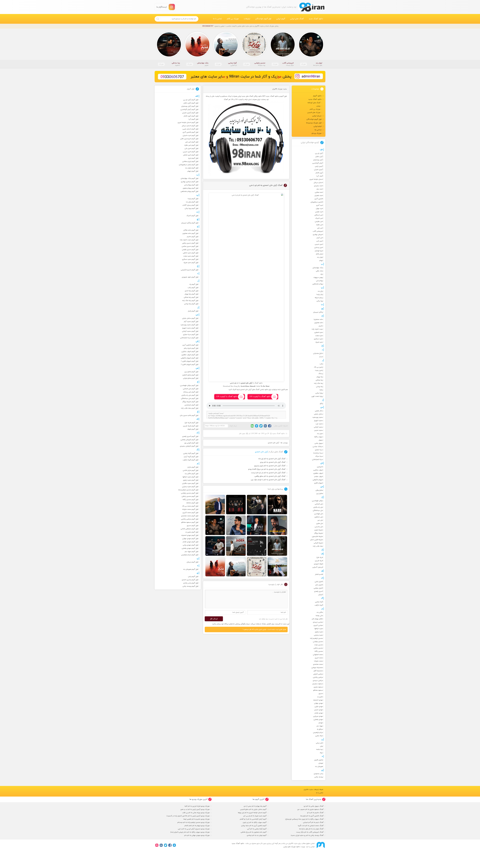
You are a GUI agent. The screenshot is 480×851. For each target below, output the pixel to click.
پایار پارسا (319, 294)
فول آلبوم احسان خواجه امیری (188, 122)
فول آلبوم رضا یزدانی (191, 304)
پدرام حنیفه (319, 298)
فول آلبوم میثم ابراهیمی (189, 555)
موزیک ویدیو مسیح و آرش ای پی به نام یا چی (194, 829)
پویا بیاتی (319, 301)
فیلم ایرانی (318, 126)
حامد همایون (318, 323)
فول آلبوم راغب (193, 287)
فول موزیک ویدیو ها (314, 123)
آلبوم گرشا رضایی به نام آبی (256, 829)
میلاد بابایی (319, 736)
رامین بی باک (318, 367)
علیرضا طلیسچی (317, 536)
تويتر (260, 425)
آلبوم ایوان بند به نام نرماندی (256, 835)
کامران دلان (319, 585)
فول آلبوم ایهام (193, 171)
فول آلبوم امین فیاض (190, 155)
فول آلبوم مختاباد (192, 503)
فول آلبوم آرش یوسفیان (189, 106)
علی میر (320, 520)
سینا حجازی (319, 450)
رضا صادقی (319, 380)
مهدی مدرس (318, 710)
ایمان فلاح (319, 254)
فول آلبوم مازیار (192, 467)
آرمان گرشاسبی (317, 163)
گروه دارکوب (318, 605)
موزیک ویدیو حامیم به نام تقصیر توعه (196, 819)
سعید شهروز (318, 420)
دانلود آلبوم (317, 96)
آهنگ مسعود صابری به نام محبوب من (310, 809)
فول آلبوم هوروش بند (190, 569)
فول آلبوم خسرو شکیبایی (189, 270)
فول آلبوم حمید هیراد (191, 262)
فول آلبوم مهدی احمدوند (189, 535)
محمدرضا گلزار (318, 671)
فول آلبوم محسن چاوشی (189, 493)
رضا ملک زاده (318, 383)
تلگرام (256, 425)
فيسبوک (269, 425)
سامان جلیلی (318, 414)
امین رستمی (318, 247)
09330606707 (207, 26)
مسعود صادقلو (318, 690)
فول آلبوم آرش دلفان (191, 103)
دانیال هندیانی (318, 353)
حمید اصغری (318, 332)
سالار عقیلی (319, 411)
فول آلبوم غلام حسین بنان (189, 415)
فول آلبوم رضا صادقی (191, 297)
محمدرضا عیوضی (317, 667)
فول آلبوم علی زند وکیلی (189, 395)
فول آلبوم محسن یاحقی (190, 496)
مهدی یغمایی (318, 719)
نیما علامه (319, 749)
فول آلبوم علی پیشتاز (190, 392)
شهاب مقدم (318, 476)
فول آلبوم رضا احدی (191, 291)
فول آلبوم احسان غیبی (190, 129)
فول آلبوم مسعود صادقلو (189, 522)
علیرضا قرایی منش (316, 540)
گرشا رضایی (319, 602)
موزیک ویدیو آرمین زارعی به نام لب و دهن (195, 809)
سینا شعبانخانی (317, 459)
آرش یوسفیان (318, 160)
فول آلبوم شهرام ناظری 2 (189, 364)
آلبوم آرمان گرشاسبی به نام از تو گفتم (253, 819)
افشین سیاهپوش (316, 202)
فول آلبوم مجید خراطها (190, 477)
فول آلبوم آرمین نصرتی (190, 113)
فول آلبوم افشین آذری (190, 132)
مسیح (321, 693)
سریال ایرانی (317, 116)
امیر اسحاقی (318, 215)
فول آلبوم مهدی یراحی (190, 545)
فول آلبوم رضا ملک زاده (190, 300)
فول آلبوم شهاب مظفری (190, 355)
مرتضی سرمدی (318, 680)
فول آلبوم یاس (193, 576)
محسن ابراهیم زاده (316, 638)
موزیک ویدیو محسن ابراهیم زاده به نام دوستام (193, 822)
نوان (321, 746)
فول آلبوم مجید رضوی (190, 480)
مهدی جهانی (318, 703)
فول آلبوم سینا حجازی (190, 334)
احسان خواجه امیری (316, 179)
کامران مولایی (318, 588)
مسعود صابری (318, 687)
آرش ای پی (319, 153)
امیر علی (320, 228)
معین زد (320, 697)
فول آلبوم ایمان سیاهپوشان (188, 165)
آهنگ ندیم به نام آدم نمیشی (313, 822)
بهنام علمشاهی (317, 284)
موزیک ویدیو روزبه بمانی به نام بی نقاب (196, 813)
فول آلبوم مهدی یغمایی (190, 548)
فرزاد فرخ (320, 557)
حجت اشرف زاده (317, 329)
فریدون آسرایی (317, 567)
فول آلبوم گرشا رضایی (190, 453)
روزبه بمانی (319, 393)
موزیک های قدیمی (313, 112)
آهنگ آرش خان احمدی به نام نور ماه (271, 459)
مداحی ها (318, 130)
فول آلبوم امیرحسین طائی (189, 139)
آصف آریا (319, 176)
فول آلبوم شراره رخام (191, 348)
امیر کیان (319, 238)
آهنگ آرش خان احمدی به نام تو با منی (265, 185)
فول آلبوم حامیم (192, 237)
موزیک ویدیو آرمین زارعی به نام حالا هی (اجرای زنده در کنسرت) (188, 816)
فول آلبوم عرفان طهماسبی (189, 385)
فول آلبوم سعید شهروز (190, 328)
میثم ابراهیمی (318, 732)
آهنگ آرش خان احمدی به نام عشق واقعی (269, 476)
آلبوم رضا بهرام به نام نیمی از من (255, 806)
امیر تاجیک (319, 218)
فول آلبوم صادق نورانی (190, 378)
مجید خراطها (318, 628)
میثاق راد (320, 729)
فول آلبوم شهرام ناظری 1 (189, 361)
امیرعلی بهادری (318, 234)
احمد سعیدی (318, 186)
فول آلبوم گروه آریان (191, 457)
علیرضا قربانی (318, 543)
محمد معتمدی (318, 664)
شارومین (320, 467)
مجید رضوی (319, 632)
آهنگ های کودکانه (314, 103)
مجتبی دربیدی (318, 622)
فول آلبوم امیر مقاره (191, 145)
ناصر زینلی (319, 743)
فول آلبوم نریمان (192, 562)
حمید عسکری (318, 339)
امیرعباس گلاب (318, 231)
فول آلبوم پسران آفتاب (190, 205)
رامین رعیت (319, 370)
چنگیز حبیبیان (318, 312)
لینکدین (265, 425)
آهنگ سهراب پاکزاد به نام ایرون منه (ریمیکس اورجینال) (304, 819)
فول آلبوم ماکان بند (191, 474)
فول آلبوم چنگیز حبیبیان (189, 223)
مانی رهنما (319, 615)
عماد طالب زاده (318, 546)
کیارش (320, 595)
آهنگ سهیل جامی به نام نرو (314, 806)
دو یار (321, 357)
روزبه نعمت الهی (317, 396)
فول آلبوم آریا (193, 119)
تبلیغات (247, 18)
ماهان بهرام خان (317, 619)
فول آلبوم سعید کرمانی (190, 331)
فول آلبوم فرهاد (192, 429)
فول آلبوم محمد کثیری (190, 512)
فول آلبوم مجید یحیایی (190, 487)
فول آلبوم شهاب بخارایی (189, 351)
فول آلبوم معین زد (191, 532)
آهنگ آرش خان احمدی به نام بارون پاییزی (269, 466)
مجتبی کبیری (318, 625)
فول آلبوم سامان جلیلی (190, 318)
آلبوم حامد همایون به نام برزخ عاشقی (253, 832)
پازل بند (320, 291)
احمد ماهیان (318, 195)
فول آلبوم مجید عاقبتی (190, 483)
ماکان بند (320, 612)
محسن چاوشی (318, 641)
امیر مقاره (319, 225)
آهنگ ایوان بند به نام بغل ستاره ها (311, 829)
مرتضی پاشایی (318, 677)
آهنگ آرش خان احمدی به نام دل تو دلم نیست (268, 473)
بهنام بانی (319, 281)
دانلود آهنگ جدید (316, 18)
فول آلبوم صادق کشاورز (190, 375)
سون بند (320, 433)
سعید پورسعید (317, 417)
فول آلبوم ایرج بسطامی (190, 161)
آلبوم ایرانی (280, 18)
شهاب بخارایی (318, 470)
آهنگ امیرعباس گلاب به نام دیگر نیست (310, 832)
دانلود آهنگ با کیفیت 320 (260, 396)
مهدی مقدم (319, 713)
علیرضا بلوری (318, 530)
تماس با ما (217, 18)
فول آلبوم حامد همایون (190, 233)
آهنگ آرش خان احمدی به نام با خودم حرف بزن (268, 480)
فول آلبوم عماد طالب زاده (189, 408)
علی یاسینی (319, 527)
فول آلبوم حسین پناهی (190, 243)
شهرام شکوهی (318, 480)
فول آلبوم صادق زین (191, 372)
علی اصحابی (319, 504)
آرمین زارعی (319, 166)
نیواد (321, 753)
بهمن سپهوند (318, 277)
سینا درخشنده (318, 453)
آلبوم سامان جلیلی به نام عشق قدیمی (253, 809)
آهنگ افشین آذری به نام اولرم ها (312, 816)
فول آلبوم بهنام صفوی (190, 188)
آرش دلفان (319, 156)
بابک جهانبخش (317, 268)
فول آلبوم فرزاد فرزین (190, 426)
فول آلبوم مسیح (192, 525)
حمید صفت (319, 336)
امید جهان (319, 208)
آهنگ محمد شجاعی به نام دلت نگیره (311, 826)
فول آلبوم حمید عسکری (190, 259)
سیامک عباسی (318, 446)
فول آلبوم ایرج (193, 158)
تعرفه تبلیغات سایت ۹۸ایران (313, 789)
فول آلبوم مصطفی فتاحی (189, 529)
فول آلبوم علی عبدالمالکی (189, 398)
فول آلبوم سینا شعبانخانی (189, 338)
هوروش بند (319, 766)
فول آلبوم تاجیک (192, 216)
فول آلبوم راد (193, 284)
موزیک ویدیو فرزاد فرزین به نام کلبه (197, 806)
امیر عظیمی (319, 221)
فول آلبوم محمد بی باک (190, 506)
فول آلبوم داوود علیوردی (190, 277)
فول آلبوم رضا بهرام (191, 294)
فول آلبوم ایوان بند (191, 168)
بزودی (318, 106)
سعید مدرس (318, 430)
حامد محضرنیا (318, 319)
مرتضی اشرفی (318, 674)
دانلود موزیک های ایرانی (291, 847)
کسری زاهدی (318, 591)
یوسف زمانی (318, 777)
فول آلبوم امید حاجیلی (190, 135)
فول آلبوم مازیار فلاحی (190, 470)
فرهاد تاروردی (318, 564)
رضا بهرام (320, 377)
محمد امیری (319, 658)
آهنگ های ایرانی (297, 18)
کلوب (252, 425)
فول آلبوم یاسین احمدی (190, 580)
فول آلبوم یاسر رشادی (190, 583)
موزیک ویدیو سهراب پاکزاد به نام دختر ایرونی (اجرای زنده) (190, 832)
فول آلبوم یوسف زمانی (190, 586)
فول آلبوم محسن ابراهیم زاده (188, 490)
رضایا (321, 390)
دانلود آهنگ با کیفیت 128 (226, 396)
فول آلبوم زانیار (193, 311)
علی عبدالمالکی (318, 510)
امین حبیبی (319, 244)
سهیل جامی (318, 443)
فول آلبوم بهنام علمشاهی (189, 191)
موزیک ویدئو (317, 133)
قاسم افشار (319, 574)
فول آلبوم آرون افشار (191, 116)
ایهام (321, 260)
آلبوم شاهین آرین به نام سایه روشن (253, 826)
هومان (320, 763)
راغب (321, 364)
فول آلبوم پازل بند (192, 202)
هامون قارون (318, 760)
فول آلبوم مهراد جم (191, 551)
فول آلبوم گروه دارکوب (190, 460)
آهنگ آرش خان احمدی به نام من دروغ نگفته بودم (266, 469)
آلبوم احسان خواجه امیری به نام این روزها (252, 813)
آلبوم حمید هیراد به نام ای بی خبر (254, 816)
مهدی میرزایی (318, 716)
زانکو (321, 403)
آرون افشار (319, 173)
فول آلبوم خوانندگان (263, 18)
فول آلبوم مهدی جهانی (190, 538)
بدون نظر (242, 433)
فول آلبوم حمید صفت (190, 256)
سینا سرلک (319, 456)
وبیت (303, 847)
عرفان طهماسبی (317, 501)
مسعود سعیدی (317, 684)
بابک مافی (319, 271)
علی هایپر (319, 523)
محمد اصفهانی (318, 654)
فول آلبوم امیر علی (191, 142)
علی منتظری (318, 517)
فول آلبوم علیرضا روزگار (190, 402)
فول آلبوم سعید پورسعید (189, 325)
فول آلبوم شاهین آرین (190, 345)
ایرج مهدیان (319, 251)
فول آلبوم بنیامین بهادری (189, 182)
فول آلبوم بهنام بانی (191, 185)
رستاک (320, 373)
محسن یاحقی (318, 648)
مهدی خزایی (318, 706)
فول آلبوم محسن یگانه (190, 499)
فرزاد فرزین (319, 561)
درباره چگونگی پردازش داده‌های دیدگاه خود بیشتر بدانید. (231, 624)
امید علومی (319, 212)
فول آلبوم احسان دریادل (190, 126)
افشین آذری (318, 199)
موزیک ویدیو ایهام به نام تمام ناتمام (197, 826)
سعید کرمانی (318, 427)
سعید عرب (319, 424)
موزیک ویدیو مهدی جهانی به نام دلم (197, 835)
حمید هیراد (319, 342)
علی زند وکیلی (318, 507)
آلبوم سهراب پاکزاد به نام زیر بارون (254, 822)
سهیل (321, 440)
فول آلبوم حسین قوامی (190, 249)
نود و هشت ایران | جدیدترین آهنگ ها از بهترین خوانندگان (311, 7)
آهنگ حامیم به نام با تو (315, 813)
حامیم (321, 326)
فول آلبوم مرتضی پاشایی (189, 519)
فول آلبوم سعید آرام (191, 321)
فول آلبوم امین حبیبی (190, 152)
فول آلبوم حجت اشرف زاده (189, 240)
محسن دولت (318, 645)
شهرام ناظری (318, 483)
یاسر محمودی (318, 774)
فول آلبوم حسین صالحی (190, 246)
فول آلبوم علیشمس (191, 405)
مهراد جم (320, 726)
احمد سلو (320, 189)
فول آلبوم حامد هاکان (190, 230)
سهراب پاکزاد (318, 437)
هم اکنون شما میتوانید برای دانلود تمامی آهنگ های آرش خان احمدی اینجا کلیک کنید (258, 389)
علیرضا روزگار (318, 533)
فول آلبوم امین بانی (191, 148)
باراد (321, 274)
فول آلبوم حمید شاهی (190, 253)
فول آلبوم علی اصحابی (190, 389)
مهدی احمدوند (318, 700)
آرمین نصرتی (318, 169)
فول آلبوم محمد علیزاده (190, 509)
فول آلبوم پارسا (193, 199)
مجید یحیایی (318, 635)
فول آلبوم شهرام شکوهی (189, 358)
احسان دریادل (318, 182)
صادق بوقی (319, 490)
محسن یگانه (318, 651)
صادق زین (319, 493)
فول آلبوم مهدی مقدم (190, 542)
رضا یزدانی (319, 386)
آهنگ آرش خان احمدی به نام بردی (272, 462)
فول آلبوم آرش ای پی (190, 100)
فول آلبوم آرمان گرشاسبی (189, 109)
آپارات (156, 845)
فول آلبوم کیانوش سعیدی (189, 446)
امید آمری (319, 205)
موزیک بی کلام (233, 18)
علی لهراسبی (318, 514)
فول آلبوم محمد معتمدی (189, 516)
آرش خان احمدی (273, 443)
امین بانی (319, 241)
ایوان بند (320, 257)
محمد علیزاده (318, 661)
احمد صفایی (319, 192)
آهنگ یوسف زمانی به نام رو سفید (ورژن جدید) (307, 835)
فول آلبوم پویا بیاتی (191, 208)
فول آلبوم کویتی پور (191, 443)
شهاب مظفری (318, 473)
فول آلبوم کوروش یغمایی (189, 440)
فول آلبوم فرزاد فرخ (191, 423)
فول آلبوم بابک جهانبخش (189, 178)
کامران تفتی (319, 582)
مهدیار (320, 723)
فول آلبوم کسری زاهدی (190, 436)
